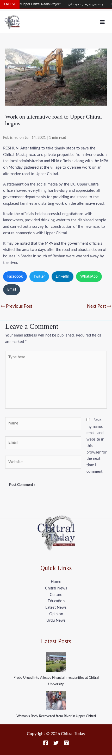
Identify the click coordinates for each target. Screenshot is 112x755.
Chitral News (56, 588)
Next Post (99, 306)
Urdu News (56, 620)
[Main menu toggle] (102, 22)
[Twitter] (56, 742)
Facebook (15, 276)
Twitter (39, 276)
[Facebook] (45, 742)
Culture (56, 595)
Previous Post (16, 306)
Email (11, 289)
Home (56, 582)
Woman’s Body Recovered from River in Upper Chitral (56, 716)
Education (56, 601)
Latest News (56, 607)
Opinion (56, 614)
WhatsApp (89, 276)
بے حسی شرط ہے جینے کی (80, 4)
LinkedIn (62, 276)
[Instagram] (66, 742)
